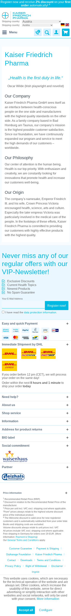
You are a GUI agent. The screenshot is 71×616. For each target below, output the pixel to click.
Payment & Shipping (26, 537)
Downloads (26, 560)
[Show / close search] (47, 32)
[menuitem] (9, 32)
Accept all (26, 610)
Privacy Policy (13, 566)
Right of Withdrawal (36, 566)
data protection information (40, 312)
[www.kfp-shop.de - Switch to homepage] (16, 15)
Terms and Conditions (49, 560)
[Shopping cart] (65, 32)
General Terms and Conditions (23, 540)
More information (48, 598)
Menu (13, 32)
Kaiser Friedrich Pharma (48, 554)
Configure (45, 610)
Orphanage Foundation (18, 554)
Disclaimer (57, 566)
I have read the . (31, 312)
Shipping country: (11, 21)
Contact (11, 560)
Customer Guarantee (20, 548)
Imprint (35, 571)
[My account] (56, 32)
